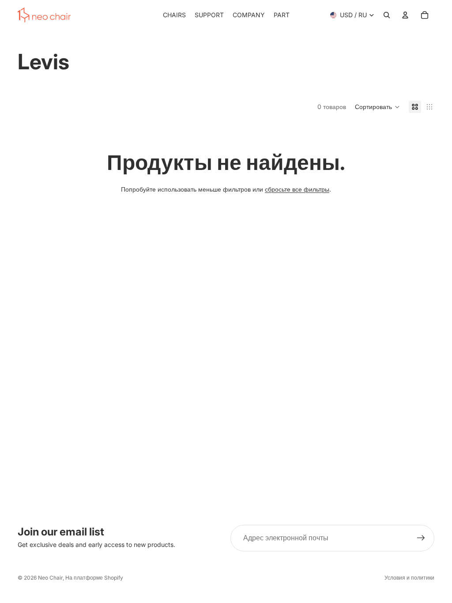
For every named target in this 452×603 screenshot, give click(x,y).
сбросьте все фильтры (297, 189)
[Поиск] (386, 15)
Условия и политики (409, 577)
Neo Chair (50, 577)
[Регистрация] (421, 538)
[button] (377, 107)
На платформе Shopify (94, 577)
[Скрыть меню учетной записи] (405, 15)
